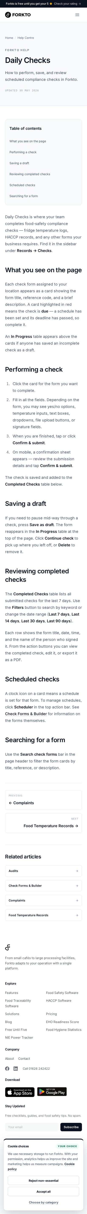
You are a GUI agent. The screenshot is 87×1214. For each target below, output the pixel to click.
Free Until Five (16, 1030)
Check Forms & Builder (26, 714)
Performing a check (23, 152)
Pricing (51, 1014)
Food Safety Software (62, 993)
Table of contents (26, 128)
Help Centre (26, 37)
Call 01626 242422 (36, 1068)
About (9, 1059)
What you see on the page (28, 141)
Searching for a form (24, 196)
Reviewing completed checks (30, 174)
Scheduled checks (22, 185)
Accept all (44, 1191)
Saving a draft (19, 163)
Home (9, 37)
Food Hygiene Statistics (64, 1030)
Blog (8, 1022)
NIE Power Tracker (19, 1037)
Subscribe (71, 1127)
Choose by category (43, 1202)
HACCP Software (58, 1001)
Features (11, 993)
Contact (24, 1059)
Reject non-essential (43, 1180)
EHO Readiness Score (62, 1022)
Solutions (12, 1014)
